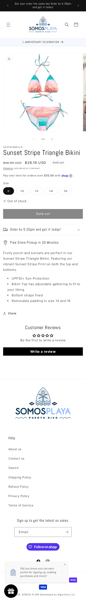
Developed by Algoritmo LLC (57, 594)
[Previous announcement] (7, 5)
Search (13, 467)
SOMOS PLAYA (30, 594)
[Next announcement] (78, 5)
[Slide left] (33, 139)
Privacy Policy (18, 496)
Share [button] (12, 313)
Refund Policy (18, 486)
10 (24, 192)
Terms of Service (20, 505)
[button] (8, 24)
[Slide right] (52, 139)
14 (53, 192)
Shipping (8, 168)
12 (39, 192)
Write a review (43, 351)
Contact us (16, 458)
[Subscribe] (66, 532)
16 (68, 192)
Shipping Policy (19, 477)
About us (15, 449)
